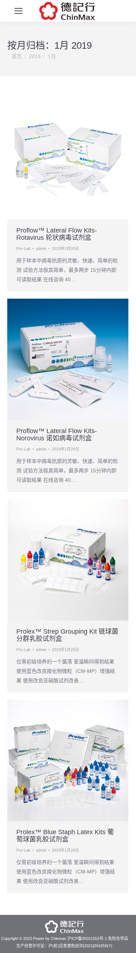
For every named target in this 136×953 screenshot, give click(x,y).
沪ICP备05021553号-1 (87, 938)
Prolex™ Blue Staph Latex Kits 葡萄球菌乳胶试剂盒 (65, 835)
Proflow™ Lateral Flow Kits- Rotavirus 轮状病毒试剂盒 (56, 234)
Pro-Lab (23, 248)
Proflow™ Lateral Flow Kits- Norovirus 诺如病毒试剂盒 (56, 434)
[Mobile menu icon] (18, 11)
